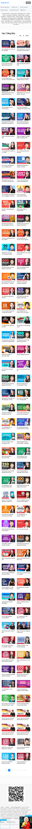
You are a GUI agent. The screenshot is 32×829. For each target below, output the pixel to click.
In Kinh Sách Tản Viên (23, 22)
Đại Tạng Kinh (14, 13)
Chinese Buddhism (7, 811)
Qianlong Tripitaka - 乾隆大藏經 (15, 18)
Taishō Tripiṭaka (19, 16)
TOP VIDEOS (24, 7)
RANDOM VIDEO (15, 10)
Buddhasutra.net (22, 13)
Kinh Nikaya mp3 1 (19, 19)
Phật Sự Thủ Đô (14, 22)
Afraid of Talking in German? (23, 354)
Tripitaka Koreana (11, 16)
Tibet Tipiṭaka (27, 16)
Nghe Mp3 (14, 15)
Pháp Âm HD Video (11, 822)
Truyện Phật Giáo (6, 13)
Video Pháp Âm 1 (9, 21)
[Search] (24, 2)
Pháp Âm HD (5, 3)
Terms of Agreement (16, 807)
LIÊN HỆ (24, 10)
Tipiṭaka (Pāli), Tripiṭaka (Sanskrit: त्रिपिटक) (9, 814)
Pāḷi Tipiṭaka (4, 18)
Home (2, 807)
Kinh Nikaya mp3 (24, 814)
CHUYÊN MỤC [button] (5, 7)
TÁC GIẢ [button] (15, 7)
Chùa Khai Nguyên (27, 21)
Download (9, 15)
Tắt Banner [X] (3, 819)
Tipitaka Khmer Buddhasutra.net (7, 810)
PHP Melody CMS (18, 818)
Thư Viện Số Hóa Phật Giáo (13, 808)
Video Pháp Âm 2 (18, 21)
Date (27, 35)
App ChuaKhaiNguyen (7, 818)
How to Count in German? (22, 529)
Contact (7, 807)
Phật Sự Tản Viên (6, 22)
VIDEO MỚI (5, 10)
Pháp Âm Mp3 (21, 15)
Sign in (28, 2)
